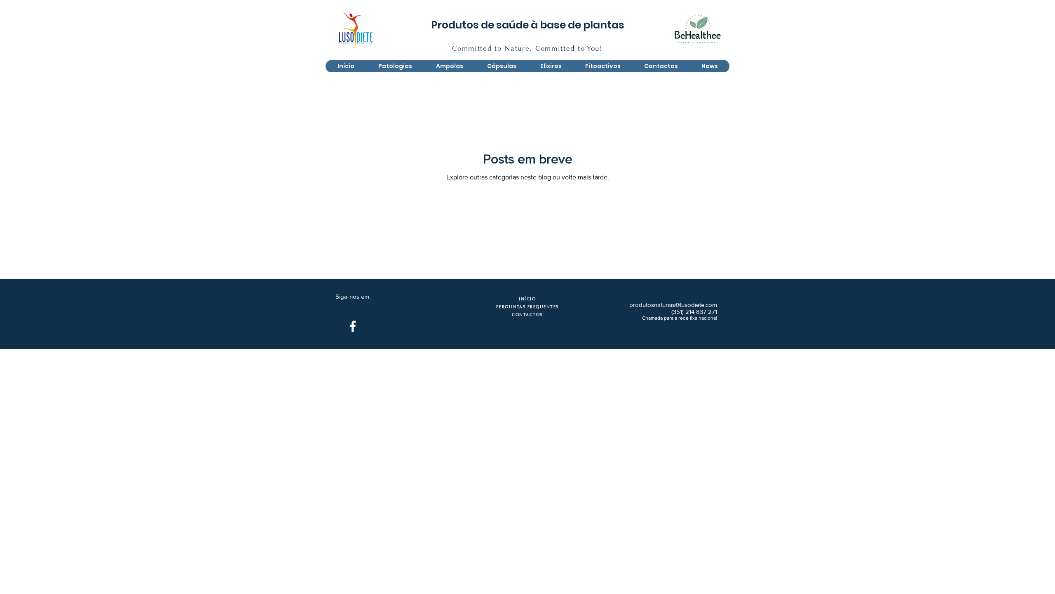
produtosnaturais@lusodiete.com (673, 304)
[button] (449, 66)
